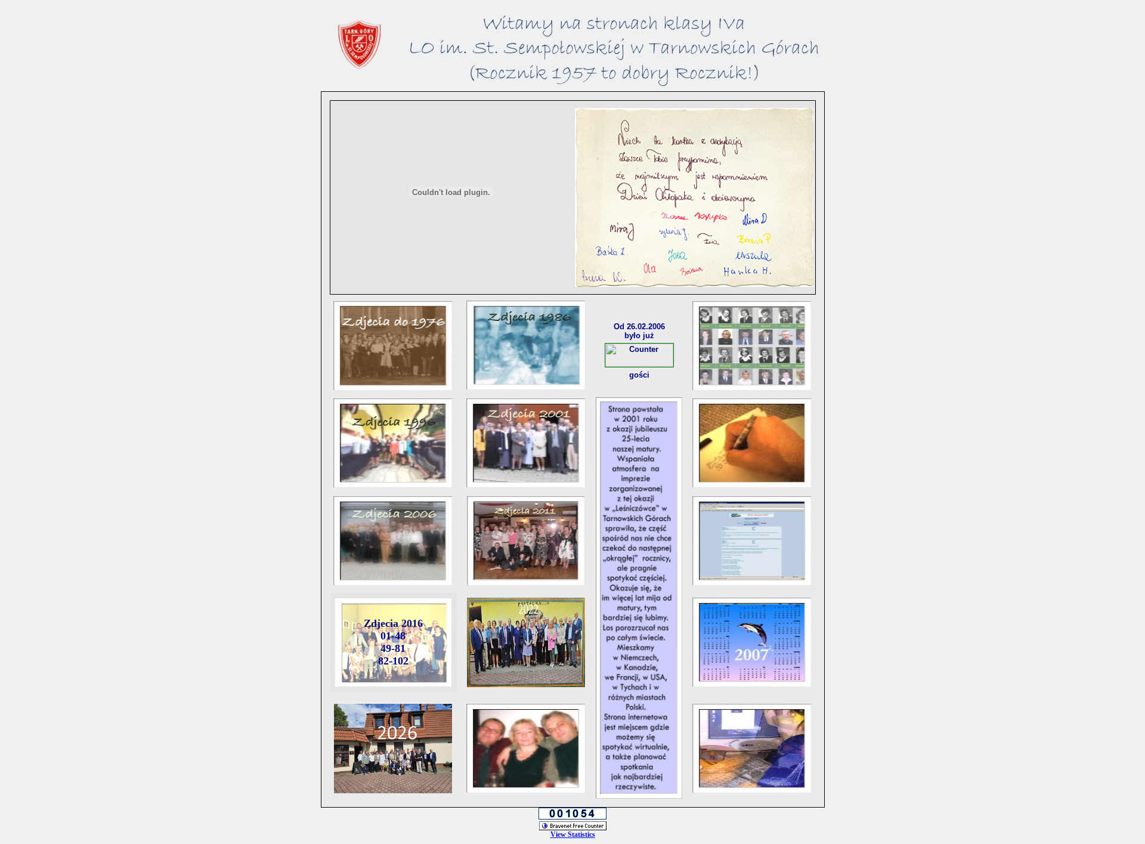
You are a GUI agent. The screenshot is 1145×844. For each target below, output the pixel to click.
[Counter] (639, 363)
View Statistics (572, 834)
